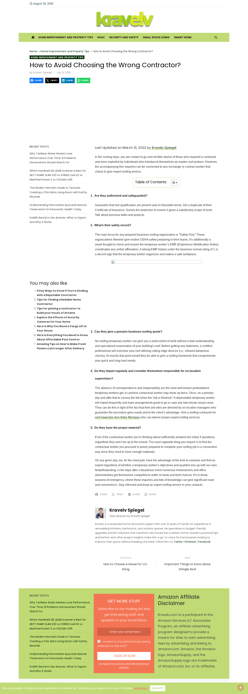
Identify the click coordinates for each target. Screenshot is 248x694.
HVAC (101, 37)
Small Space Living (156, 37)
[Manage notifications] (240, 687)
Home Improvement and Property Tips (65, 37)
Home (33, 51)
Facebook (204, 542)
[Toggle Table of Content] (172, 182)
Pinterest (190, 542)
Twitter (178, 542)
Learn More (141, 688)
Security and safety (124, 37)
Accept (157, 688)
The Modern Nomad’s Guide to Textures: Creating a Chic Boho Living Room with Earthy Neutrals (58, 192)
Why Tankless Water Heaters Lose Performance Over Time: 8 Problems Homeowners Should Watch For (53, 158)
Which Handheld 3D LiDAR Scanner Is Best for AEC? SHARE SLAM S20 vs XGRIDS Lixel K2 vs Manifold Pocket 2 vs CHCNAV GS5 (58, 175)
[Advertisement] (124, 114)
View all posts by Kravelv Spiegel (129, 516)
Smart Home (183, 37)
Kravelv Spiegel (42, 72)
